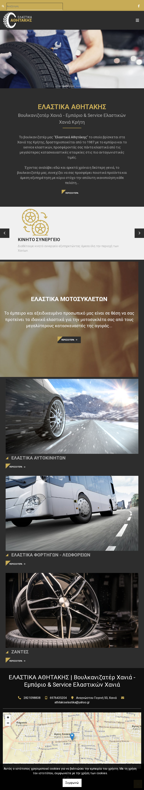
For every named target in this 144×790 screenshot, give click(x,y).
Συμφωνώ (72, 783)
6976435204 (58, 698)
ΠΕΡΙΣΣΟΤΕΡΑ (71, 193)
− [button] (8, 723)
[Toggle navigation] (137, 20)
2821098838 (32, 698)
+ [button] (8, 717)
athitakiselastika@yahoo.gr (72, 702)
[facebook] (138, 5)
